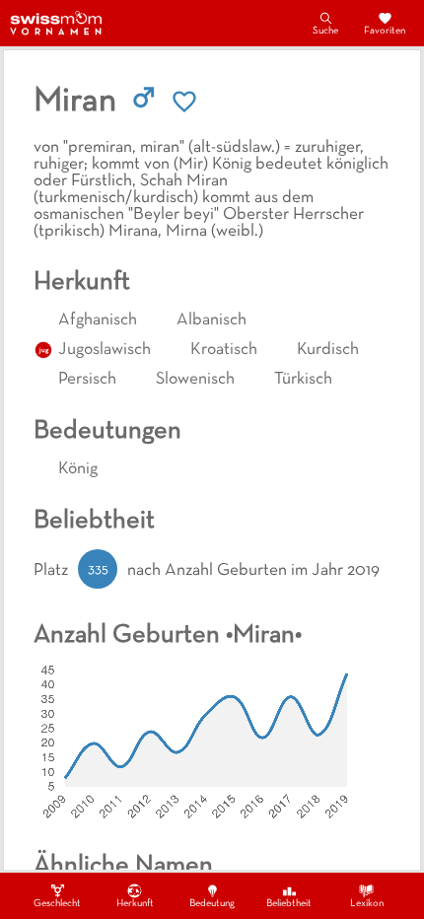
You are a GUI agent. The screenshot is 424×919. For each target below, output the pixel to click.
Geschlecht (57, 903)
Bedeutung (212, 903)
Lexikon (367, 903)
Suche (325, 31)
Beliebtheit (289, 903)
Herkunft (135, 903)
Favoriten (384, 31)
